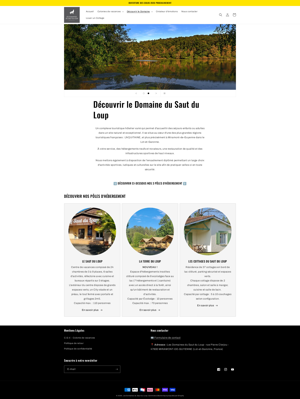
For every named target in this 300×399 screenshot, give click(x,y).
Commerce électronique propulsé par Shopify (166, 395)
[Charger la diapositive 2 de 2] (148, 93)
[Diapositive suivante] (156, 93)
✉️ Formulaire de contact (166, 337)
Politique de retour (74, 343)
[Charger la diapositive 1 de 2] (143, 93)
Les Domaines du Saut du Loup (135, 395)
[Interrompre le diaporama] (163, 93)
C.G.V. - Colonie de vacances (79, 338)
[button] (110, 11)
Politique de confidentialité (78, 349)
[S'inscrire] (116, 369)
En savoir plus (90, 310)
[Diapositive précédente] (136, 93)
